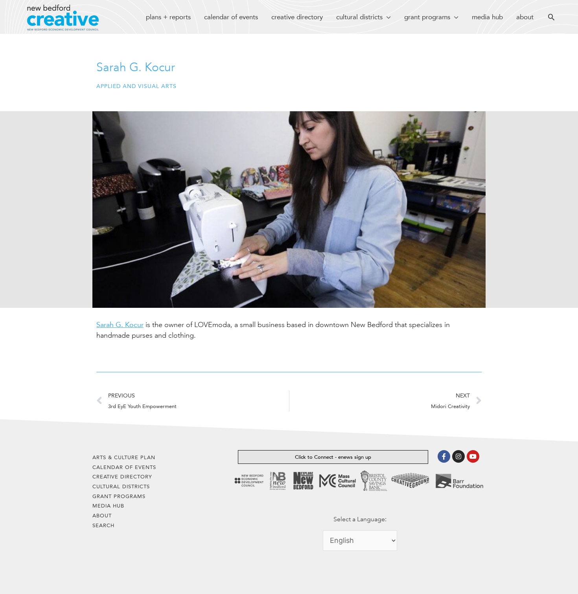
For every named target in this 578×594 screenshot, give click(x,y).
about (102, 516)
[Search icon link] (551, 18)
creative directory (122, 477)
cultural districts (121, 486)
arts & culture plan (123, 457)
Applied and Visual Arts (136, 86)
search (103, 525)
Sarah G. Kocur (120, 324)
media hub (108, 506)
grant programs (118, 496)
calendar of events (124, 467)
